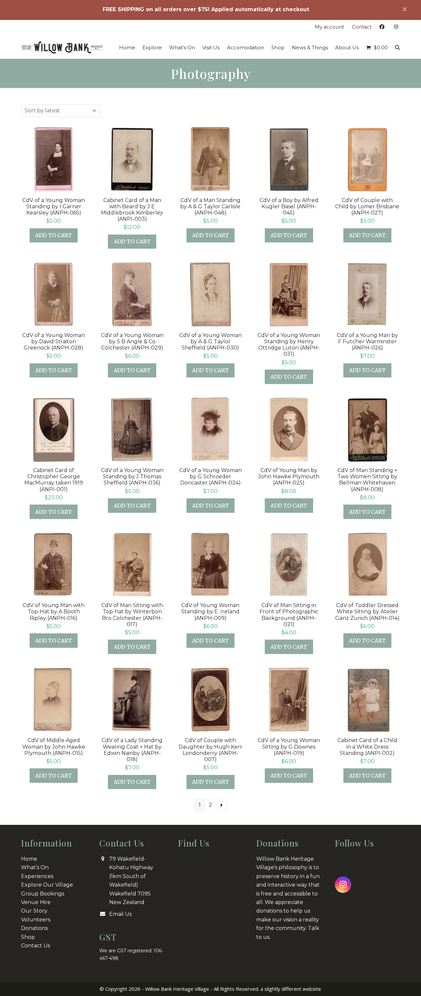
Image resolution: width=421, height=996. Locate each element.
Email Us (120, 914)
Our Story (34, 911)
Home (29, 859)
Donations (34, 928)
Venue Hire (36, 902)
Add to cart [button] (53, 235)
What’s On (35, 867)
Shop (28, 937)
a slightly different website (290, 988)
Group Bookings (42, 894)
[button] (377, 47)
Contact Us (35, 945)
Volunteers (35, 920)
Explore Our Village (47, 885)
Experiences (37, 876)
